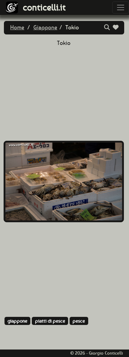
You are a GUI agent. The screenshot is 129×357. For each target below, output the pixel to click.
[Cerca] (107, 27)
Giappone (45, 27)
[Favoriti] (116, 27)
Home (17, 27)
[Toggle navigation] (120, 7)
